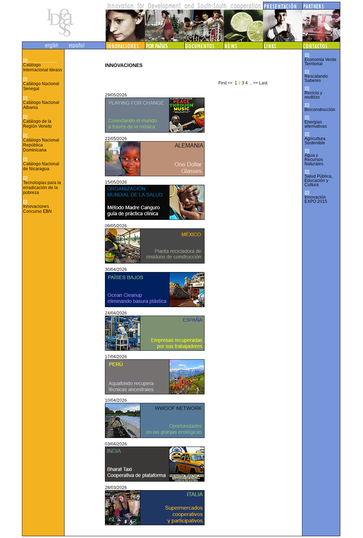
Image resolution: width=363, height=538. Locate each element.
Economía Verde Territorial (320, 61)
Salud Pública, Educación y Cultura (319, 180)
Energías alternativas (316, 124)
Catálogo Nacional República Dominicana (41, 145)
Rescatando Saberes (316, 78)
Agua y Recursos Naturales (314, 159)
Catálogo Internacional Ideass (42, 67)
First (222, 83)
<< (230, 83)
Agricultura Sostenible (315, 141)
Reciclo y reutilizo (313, 95)
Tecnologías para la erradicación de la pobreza (42, 187)
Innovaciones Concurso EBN (37, 209)
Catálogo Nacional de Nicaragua (41, 166)
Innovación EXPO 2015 (316, 199)
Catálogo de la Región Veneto (37, 124)
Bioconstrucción (320, 109)
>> (255, 83)
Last (263, 83)
